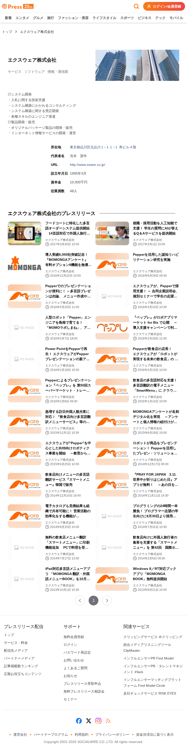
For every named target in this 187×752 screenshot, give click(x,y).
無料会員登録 (74, 637)
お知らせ (70, 676)
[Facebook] (79, 721)
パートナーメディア (19, 658)
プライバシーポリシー (112, 734)
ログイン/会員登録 (167, 6)
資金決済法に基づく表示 (155, 734)
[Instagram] (98, 721)
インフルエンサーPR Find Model (148, 658)
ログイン (70, 645)
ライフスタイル (104, 18)
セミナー (70, 699)
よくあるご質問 (75, 668)
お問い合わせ (74, 660)
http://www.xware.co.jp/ (87, 165)
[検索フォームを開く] (136, 6)
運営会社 (20, 734)
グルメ (38, 18)
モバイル (176, 18)
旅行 (50, 18)
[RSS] (108, 721)
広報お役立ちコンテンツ (22, 674)
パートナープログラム (51, 734)
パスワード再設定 (77, 652)
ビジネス (144, 18)
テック (160, 18)
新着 (8, 18)
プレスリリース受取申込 (82, 684)
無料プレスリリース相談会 (84, 691)
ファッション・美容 (73, 18)
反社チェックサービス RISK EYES (149, 693)
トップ (7, 32)
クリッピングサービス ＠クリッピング (152, 637)
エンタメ (22, 18)
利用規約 (81, 734)
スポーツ (127, 18)
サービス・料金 (16, 643)
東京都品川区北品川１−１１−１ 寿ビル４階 (103, 147)
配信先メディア (16, 650)
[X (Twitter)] (89, 721)
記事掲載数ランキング (21, 666)
